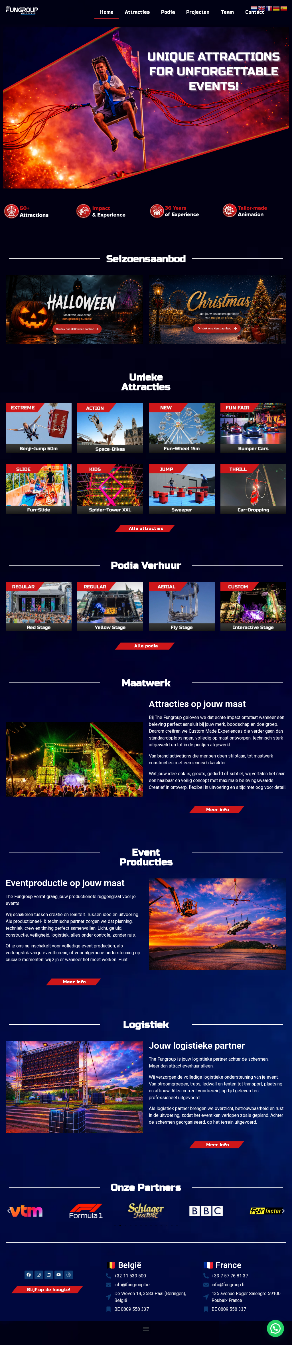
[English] (261, 8)
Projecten (197, 12)
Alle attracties (146, 528)
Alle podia (146, 646)
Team (227, 12)
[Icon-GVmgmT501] (68, 1275)
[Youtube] (58, 1275)
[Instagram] (39, 1275)
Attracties (137, 12)
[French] (269, 8)
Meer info (217, 810)
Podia (168, 12)
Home (106, 12)
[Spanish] (284, 8)
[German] (276, 8)
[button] (8, 1211)
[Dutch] (254, 8)
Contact (254, 12)
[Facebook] (29, 1275)
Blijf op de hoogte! (48, 1290)
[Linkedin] (48, 1275)
